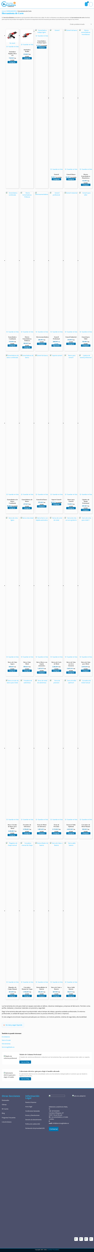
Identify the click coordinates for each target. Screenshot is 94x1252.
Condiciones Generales (32, 1111)
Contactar (53, 1129)
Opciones (56, 345)
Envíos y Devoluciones (32, 1115)
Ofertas (4, 1104)
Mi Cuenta (5, 1109)
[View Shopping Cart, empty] (86, 4)
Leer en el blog (25, 1062)
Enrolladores (6, 1037)
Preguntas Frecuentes (8, 1117)
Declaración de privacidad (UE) (35, 1128)
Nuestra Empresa (30, 1102)
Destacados (5, 1100)
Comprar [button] (27, 58)
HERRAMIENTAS (11, 11)
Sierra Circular (6, 1040)
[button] (12, 46)
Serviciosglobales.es (8, 1047)
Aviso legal (28, 1106)
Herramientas (6, 1044)
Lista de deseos (6, 1122)
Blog (3, 1113)
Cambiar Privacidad (53, 1249)
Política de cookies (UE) (32, 1124)
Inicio (3, 11)
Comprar (12, 62)
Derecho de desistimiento (33, 1120)
